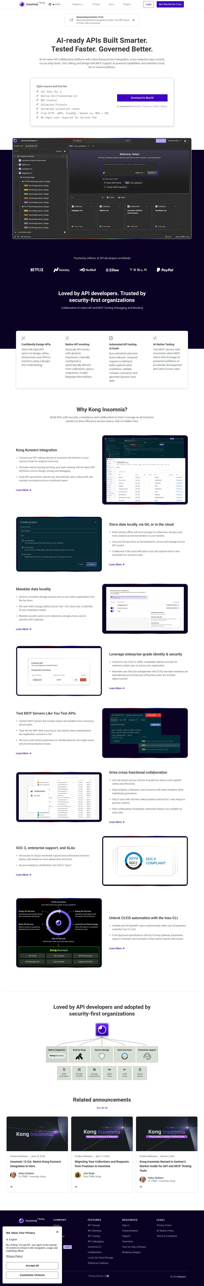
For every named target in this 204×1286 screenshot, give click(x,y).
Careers (61, 1246)
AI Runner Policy (165, 1230)
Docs (111, 4)
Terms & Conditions (167, 1236)
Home (56, 1225)
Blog (55, 1230)
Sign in (125, 1225)
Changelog (58, 1236)
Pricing (96, 4)
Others (164, 106)
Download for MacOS (142, 97)
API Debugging (96, 1241)
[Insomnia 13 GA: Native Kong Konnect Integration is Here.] (37, 1154)
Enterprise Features (98, 1263)
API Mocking (94, 1230)
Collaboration (95, 1252)
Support (126, 1236)
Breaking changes (131, 1252)
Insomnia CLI (95, 1246)
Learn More (22, 490)
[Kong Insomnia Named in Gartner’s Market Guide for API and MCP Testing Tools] (166, 1154)
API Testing (94, 1236)
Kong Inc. (182, 1277)
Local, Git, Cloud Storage (100, 1257)
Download (127, 1241)
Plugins (127, 4)
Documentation (130, 1230)
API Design (94, 1225)
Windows (147, 106)
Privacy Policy (164, 1225)
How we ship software (134, 1246)
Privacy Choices (96, 1276)
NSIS (156, 106)
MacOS (137, 106)
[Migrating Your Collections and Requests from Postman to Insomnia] (102, 1154)
